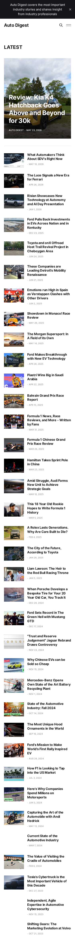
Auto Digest (16, 25)
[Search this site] (61, 25)
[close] (70, 9)
